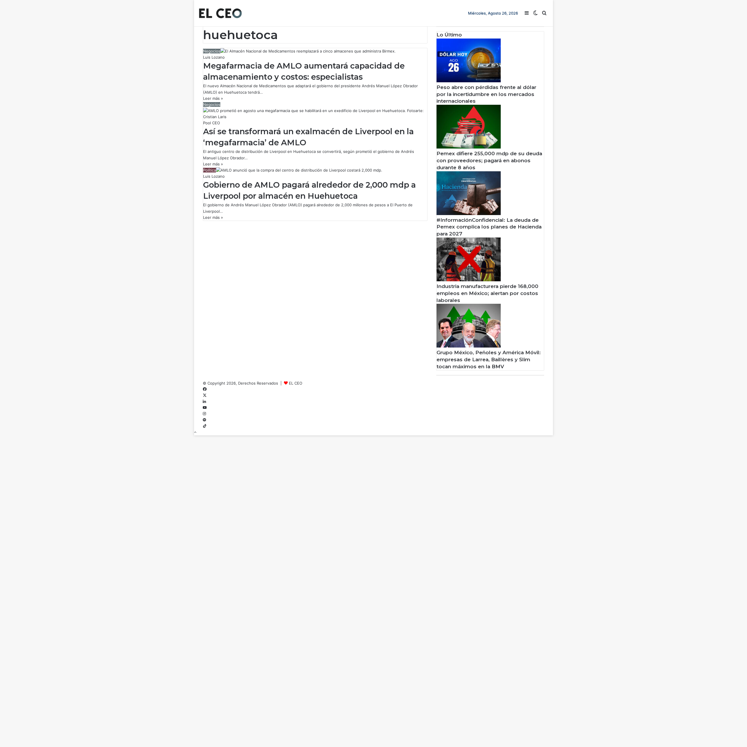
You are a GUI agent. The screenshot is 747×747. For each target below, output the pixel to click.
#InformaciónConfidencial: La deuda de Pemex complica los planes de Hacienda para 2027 (489, 227)
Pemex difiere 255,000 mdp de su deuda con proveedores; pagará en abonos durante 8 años (489, 160)
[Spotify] (204, 420)
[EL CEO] (220, 13)
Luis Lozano (214, 57)
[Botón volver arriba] (195, 432)
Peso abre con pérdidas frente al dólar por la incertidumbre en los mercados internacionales (486, 94)
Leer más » (213, 98)
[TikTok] (205, 426)
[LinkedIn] (204, 401)
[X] (205, 395)
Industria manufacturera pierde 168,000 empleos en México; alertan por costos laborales (487, 293)
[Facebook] (205, 389)
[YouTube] (205, 407)
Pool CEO (211, 123)
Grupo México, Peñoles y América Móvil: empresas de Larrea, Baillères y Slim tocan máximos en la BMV (489, 359)
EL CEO (295, 383)
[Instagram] (204, 413)
